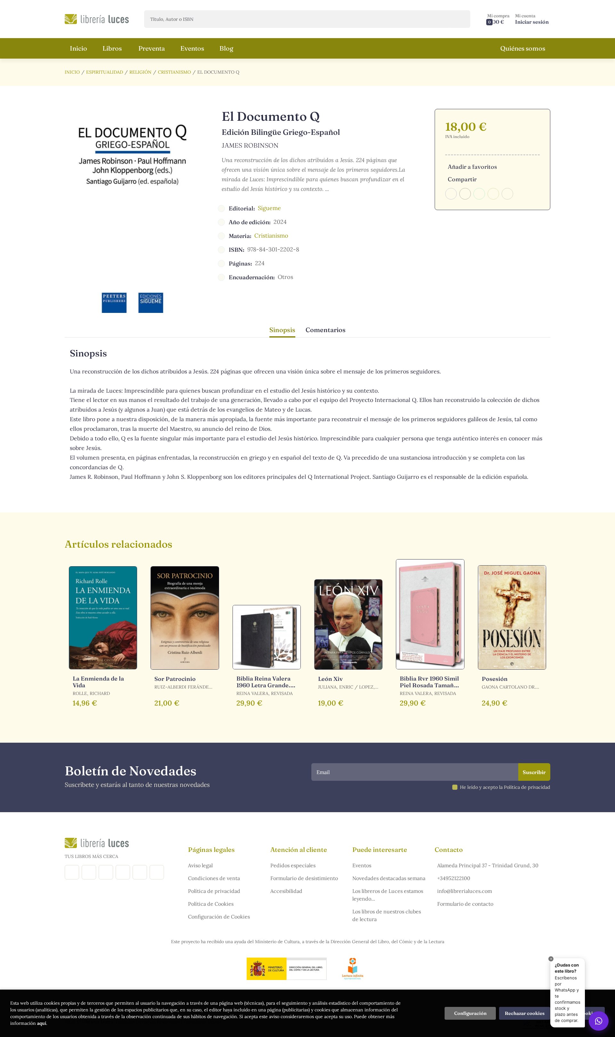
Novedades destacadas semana (388, 878)
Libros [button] (112, 48)
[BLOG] (123, 872)
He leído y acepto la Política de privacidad (505, 787)
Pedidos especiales (293, 865)
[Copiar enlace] (507, 194)
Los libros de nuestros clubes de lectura (386, 915)
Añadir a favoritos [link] (472, 166)
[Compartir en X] (465, 194)
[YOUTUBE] (140, 872)
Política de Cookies (211, 904)
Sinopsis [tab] (282, 330)
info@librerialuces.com (464, 891)
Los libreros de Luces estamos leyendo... (387, 895)
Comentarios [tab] (326, 330)
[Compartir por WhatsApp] (479, 194)
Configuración (470, 1013)
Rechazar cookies (525, 1013)
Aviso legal (200, 865)
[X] (106, 872)
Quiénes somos (522, 48)
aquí (41, 1023)
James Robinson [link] (250, 145)
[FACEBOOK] (72, 872)
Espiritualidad (104, 72)
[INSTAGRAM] (89, 872)
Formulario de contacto (465, 904)
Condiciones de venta (214, 878)
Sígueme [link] (269, 208)
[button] (498, 19)
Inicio (72, 72)
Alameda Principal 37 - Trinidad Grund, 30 (487, 865)
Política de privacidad (214, 891)
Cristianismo (174, 72)
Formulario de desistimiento (304, 878)
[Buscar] (459, 19)
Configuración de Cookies (219, 916)
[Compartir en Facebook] (451, 194)
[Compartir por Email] (493, 194)
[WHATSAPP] (157, 872)
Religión (140, 72)
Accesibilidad (286, 891)
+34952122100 (453, 878)
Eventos (361, 865)
